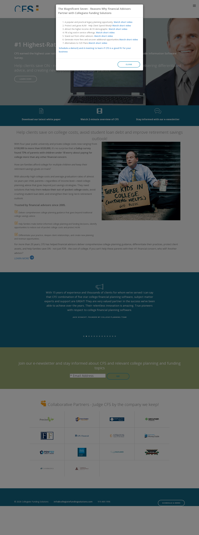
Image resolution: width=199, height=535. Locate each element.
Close (129, 64)
